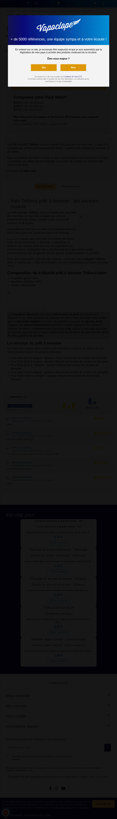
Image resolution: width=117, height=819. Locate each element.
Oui (44, 67)
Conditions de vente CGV (73, 77)
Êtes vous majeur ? (58, 58)
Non (73, 67)
